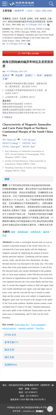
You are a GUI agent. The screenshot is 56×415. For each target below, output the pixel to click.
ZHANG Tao (28, 143)
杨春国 (47, 75)
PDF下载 (30, 53)
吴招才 (6, 75)
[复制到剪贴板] (48, 24)
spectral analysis (9, 328)
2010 (29, 10)
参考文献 (11, 342)
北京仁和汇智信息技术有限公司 (29, 407)
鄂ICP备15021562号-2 (36, 399)
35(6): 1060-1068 (43, 10)
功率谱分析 (35, 232)
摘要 (7, 179)
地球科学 (19, 10)
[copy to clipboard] (29, 44)
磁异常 (46, 232)
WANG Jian (28, 146)
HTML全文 (10, 334)
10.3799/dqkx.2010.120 (36, 24)
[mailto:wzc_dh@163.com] (12, 75)
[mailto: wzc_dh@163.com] (19, 139)
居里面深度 (22, 232)
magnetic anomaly (26, 328)
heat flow (40, 328)
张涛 (39, 75)
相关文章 (9, 349)
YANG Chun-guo (10, 146)
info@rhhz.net (28, 411)
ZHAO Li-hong (9, 143)
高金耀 (18, 75)
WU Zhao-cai (8, 139)
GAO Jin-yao (28, 139)
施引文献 (9, 357)
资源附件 (11, 364)
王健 (4, 79)
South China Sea (22, 325)
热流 (4, 235)
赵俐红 (28, 75)
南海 (13, 232)
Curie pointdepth (38, 325)
